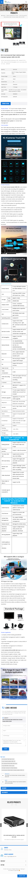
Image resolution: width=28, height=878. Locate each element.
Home (4, 15)
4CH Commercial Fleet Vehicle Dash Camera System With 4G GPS (12, 720)
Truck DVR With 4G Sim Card (8, 765)
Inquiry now (22, 876)
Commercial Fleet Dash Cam (8, 759)
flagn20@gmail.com (11, 856)
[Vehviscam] (7, 2)
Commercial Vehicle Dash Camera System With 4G (13, 770)
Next (27, 825)
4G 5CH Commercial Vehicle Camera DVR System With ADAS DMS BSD (14, 836)
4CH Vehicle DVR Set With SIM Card (9, 763)
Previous (1, 825)
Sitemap (22, 869)
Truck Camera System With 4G (8, 761)
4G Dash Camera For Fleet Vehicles (9, 768)
